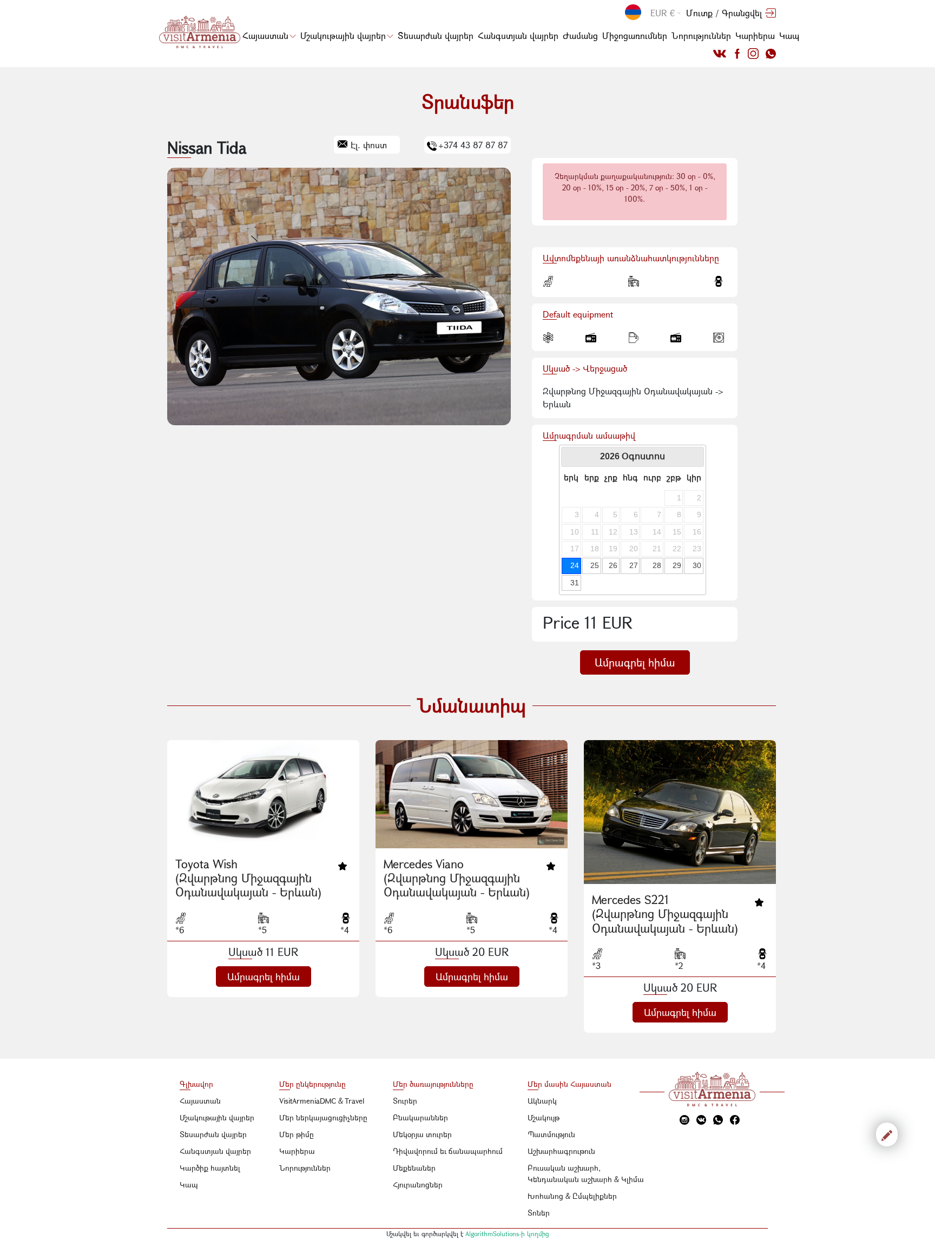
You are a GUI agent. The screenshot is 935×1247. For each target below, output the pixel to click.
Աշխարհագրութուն (561, 1151)
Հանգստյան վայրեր (518, 35)
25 (594, 565)
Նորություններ (701, 35)
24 (574, 565)
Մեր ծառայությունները (433, 1084)
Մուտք (699, 12)
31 (574, 582)
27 (633, 565)
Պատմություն (551, 1134)
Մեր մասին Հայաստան (569, 1084)
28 (657, 565)
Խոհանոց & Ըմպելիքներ (572, 1196)
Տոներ (539, 1213)
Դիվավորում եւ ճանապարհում (448, 1151)
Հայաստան (265, 35)
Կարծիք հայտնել (210, 1168)
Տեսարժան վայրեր (435, 35)
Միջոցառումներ (634, 35)
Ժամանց (580, 35)
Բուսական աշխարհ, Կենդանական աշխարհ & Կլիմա (586, 1173)
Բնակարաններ (420, 1117)
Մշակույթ (543, 1117)
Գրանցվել (742, 12)
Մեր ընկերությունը (312, 1084)
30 (697, 565)
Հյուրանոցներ (418, 1184)
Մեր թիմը (296, 1134)
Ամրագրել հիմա (635, 662)
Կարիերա (755, 35)
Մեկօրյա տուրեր (422, 1134)
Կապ (789, 35)
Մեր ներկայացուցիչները (323, 1117)
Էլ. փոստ (369, 144)
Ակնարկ (542, 1101)
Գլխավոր (196, 1084)
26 (613, 565)
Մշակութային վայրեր (343, 35)
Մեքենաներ (414, 1168)
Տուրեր (405, 1101)
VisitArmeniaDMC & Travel (322, 1101)
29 (677, 565)
